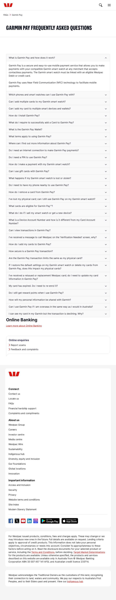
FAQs (5, 15)
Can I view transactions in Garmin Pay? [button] (30, 230)
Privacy (12, 494)
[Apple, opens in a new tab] (69, 521)
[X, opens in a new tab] (17, 521)
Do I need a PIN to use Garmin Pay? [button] (28, 157)
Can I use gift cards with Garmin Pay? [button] (29, 171)
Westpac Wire (15, 444)
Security (12, 489)
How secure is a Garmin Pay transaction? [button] (31, 251)
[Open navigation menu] (109, 5)
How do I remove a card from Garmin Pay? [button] (32, 192)
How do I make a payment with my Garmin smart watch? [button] (39, 164)
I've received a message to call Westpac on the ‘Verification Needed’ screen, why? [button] (53, 237)
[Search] (100, 5)
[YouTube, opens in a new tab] (23, 521)
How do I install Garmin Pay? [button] (24, 115)
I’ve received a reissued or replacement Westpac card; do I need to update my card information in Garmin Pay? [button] (53, 277)
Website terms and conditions (24, 499)
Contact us (14, 393)
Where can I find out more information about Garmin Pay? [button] (40, 143)
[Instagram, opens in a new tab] (35, 521)
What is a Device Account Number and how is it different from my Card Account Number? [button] (52, 221)
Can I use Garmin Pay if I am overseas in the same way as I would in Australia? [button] (51, 306)
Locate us (13, 398)
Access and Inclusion (19, 485)
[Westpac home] (8, 5)
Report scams (18, 345)
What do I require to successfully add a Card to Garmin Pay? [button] (41, 122)
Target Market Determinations (89, 552)
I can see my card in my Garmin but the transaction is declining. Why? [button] (46, 313)
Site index (13, 504)
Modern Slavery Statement (22, 509)
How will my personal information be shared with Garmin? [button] (40, 299)
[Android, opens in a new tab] (50, 521)
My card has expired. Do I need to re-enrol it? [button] (33, 285)
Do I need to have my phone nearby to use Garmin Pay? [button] (39, 185)
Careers (12, 429)
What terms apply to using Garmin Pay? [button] (30, 136)
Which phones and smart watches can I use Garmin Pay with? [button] (42, 94)
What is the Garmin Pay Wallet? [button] (25, 129)
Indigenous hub (16, 454)
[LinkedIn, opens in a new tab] (29, 521)
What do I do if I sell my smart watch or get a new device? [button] (40, 213)
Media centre (15, 439)
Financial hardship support (22, 408)
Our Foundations (17, 463)
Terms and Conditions (42, 552)
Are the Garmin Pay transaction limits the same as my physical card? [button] (45, 258)
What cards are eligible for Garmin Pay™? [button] (31, 206)
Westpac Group (16, 424)
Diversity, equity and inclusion (24, 458)
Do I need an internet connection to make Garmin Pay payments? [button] (44, 150)
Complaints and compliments (23, 413)
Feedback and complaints (24, 349)
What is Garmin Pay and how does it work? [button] (32, 57)
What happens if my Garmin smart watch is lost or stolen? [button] (40, 178)
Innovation (13, 473)
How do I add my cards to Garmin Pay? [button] (30, 244)
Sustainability (15, 449)
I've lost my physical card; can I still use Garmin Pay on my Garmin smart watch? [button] (52, 199)
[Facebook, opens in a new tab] (10, 521)
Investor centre (16, 434)
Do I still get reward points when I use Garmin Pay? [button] (36, 292)
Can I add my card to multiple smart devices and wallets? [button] (40, 108)
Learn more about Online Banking (24, 325)
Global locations (17, 468)
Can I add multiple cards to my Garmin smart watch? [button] (37, 101)
